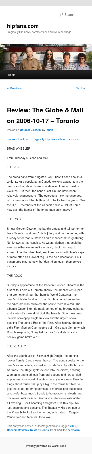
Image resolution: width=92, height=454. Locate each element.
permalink (74, 430)
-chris (49, 130)
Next (80, 88)
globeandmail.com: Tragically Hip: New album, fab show (43, 139)
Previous (14, 88)
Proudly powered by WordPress (46, 446)
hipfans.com (23, 25)
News (33, 430)
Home (11, 74)
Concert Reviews (18, 430)
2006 (73, 426)
